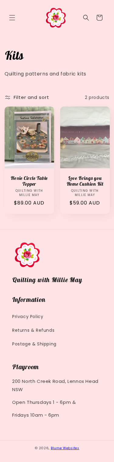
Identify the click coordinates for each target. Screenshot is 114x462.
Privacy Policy (27, 316)
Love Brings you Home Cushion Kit (84, 181)
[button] (12, 17)
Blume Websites (65, 448)
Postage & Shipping (34, 344)
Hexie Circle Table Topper (29, 181)
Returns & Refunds (33, 330)
